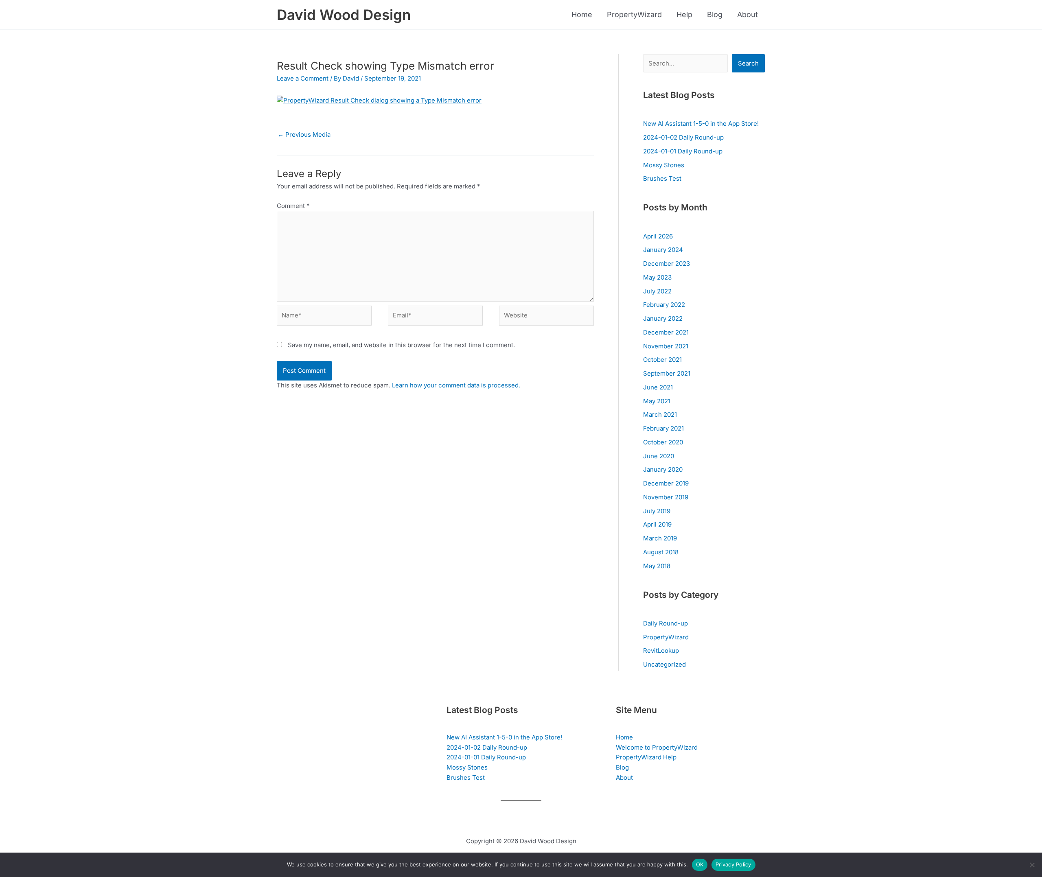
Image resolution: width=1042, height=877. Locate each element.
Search (748, 63)
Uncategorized (664, 664)
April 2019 (657, 524)
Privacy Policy (733, 864)
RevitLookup (661, 650)
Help (684, 14)
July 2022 (657, 291)
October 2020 (663, 442)
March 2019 (660, 538)
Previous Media (304, 134)
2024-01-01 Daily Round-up (682, 151)
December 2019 (666, 483)
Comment (293, 206)
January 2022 (663, 318)
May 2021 (656, 401)
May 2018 (656, 566)
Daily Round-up (665, 623)
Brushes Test (662, 178)
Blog (714, 14)
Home (581, 14)
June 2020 (658, 456)
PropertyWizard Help (646, 757)
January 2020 (663, 469)
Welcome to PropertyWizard (657, 747)
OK (700, 864)
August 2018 (661, 552)
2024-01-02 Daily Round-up (683, 137)
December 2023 (666, 263)
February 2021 (663, 428)
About (747, 14)
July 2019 (656, 511)
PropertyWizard (634, 14)
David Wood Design (344, 14)
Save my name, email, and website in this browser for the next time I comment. (401, 345)
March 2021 (660, 414)
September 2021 (666, 373)
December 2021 (666, 332)
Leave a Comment (302, 78)
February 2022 (664, 304)
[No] (1032, 865)
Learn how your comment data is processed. (456, 385)
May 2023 (657, 277)
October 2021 (662, 359)
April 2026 (658, 236)
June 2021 (658, 387)
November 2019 (665, 497)
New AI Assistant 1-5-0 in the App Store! (701, 123)
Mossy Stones (663, 165)
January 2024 (663, 250)
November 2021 (665, 346)
